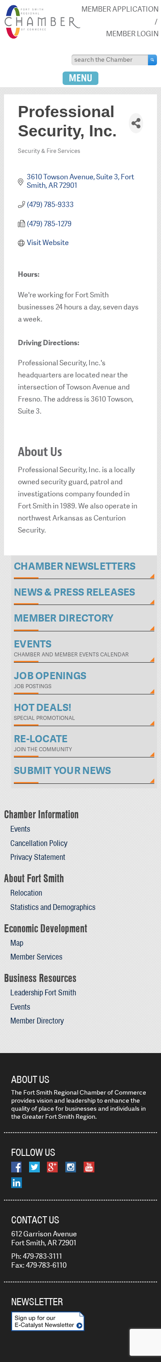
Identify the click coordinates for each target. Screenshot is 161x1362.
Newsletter (37, 1301)
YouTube (89, 1167)
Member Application (120, 9)
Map (16, 942)
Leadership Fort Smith (43, 992)
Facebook (16, 1167)
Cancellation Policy (39, 843)
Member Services (36, 956)
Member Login (132, 33)
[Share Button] (136, 123)
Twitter (34, 1167)
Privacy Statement (37, 857)
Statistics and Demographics (52, 907)
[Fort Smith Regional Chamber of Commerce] (42, 37)
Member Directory (37, 1020)
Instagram (70, 1167)
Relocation (26, 892)
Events (20, 828)
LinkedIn (16, 1182)
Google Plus (52, 1167)
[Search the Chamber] (152, 60)
